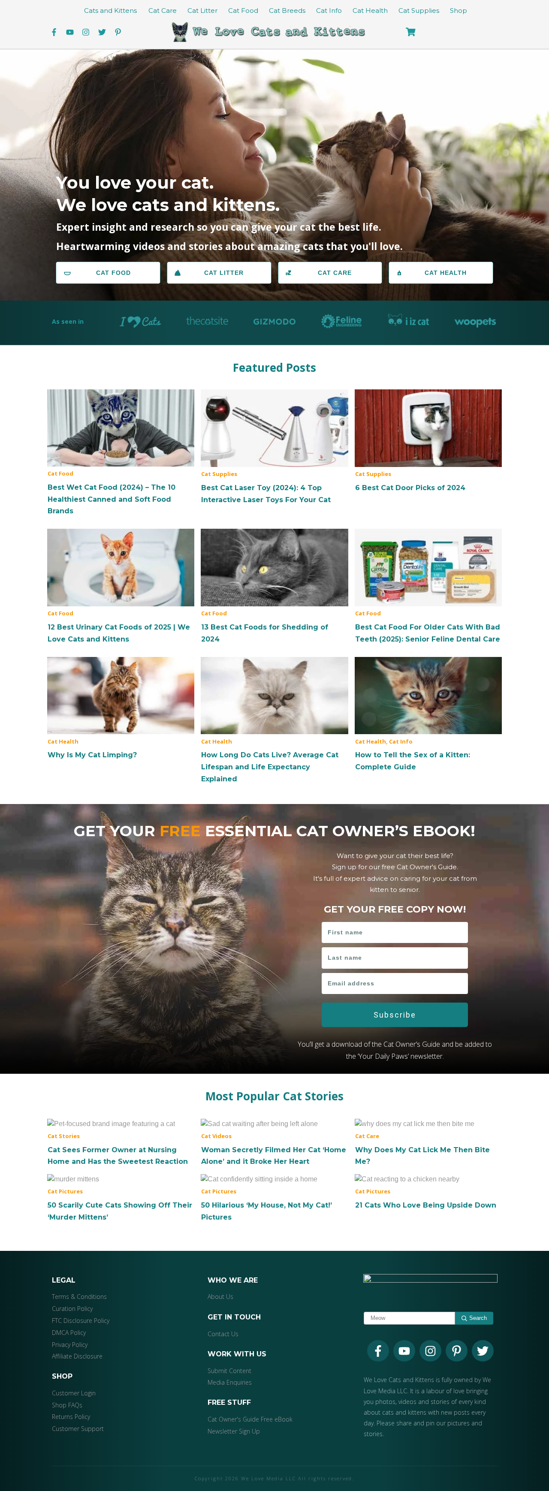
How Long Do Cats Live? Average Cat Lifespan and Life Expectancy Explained (274, 721)
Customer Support (78, 1429)
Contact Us (223, 1334)
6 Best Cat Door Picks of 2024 (428, 441)
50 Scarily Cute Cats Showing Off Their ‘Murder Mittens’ (120, 1198)
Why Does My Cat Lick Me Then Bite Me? (428, 1142)
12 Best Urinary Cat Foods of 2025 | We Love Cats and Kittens (120, 587)
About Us (220, 1296)
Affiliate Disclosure (77, 1356)
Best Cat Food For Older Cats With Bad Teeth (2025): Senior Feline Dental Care (428, 587)
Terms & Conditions (79, 1296)
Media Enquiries (230, 1382)
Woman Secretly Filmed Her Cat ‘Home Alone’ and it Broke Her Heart (274, 1142)
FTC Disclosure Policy (80, 1320)
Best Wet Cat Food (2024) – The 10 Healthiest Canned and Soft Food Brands (120, 453)
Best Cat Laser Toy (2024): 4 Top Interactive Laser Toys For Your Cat (274, 447)
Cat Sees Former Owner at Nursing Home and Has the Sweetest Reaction (120, 1142)
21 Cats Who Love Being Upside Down (428, 1192)
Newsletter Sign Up (234, 1431)
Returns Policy (71, 1417)
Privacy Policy (69, 1344)
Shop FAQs (67, 1405)
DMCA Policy (69, 1332)
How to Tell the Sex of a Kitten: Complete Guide (428, 715)
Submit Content (229, 1371)
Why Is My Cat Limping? (120, 709)
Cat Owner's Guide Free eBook (250, 1419)
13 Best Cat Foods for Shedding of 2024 (274, 587)
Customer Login (74, 1393)
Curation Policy (72, 1308)
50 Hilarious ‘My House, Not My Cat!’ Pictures (274, 1198)
